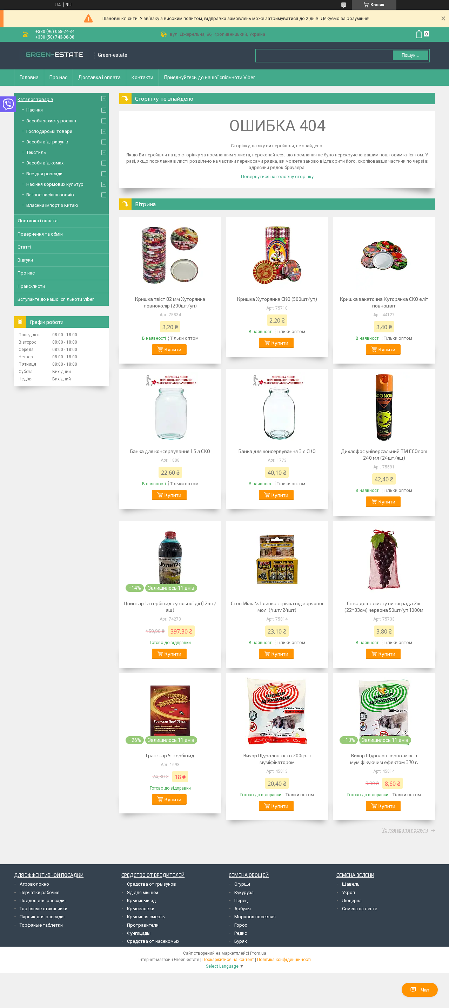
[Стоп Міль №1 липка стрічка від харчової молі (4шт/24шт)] (277, 560)
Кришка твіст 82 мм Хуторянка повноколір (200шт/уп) (170, 302)
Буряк (240, 941)
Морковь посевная (255, 916)
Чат (425, 990)
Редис (240, 933)
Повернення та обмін (40, 234)
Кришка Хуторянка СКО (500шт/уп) (277, 299)
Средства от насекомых (153, 941)
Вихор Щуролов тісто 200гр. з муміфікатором (277, 758)
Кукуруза (244, 892)
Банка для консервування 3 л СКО (277, 451)
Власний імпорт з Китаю (52, 205)
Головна (29, 77)
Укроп (348, 892)
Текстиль (36, 152)
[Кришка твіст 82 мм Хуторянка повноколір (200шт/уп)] (170, 255)
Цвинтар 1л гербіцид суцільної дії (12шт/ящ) (170, 606)
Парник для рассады (42, 916)
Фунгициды (138, 933)
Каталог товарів (35, 99)
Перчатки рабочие (39, 892)
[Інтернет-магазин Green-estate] (54, 55)
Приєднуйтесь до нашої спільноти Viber (209, 77)
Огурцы (242, 884)
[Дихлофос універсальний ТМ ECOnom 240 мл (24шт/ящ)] (384, 407)
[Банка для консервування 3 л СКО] (277, 407)
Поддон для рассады (43, 900)
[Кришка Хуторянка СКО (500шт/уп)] (277, 255)
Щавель (351, 884)
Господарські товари (49, 131)
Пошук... (411, 55)
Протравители (143, 925)
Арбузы (242, 908)
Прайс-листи (31, 286)
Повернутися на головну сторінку (277, 176)
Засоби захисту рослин (51, 120)
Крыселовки (140, 908)
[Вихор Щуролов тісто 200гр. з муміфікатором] (277, 712)
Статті (24, 247)
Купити (173, 349)
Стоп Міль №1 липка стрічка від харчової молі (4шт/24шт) (277, 606)
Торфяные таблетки (41, 925)
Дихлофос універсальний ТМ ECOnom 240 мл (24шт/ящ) (384, 454)
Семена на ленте (359, 908)
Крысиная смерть (146, 916)
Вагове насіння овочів (50, 194)
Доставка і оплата (99, 77)
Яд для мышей (142, 892)
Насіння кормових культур (54, 184)
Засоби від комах (44, 162)
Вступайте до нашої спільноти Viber (56, 299)
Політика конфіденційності (284, 959)
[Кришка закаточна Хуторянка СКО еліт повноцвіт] (384, 255)
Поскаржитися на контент (228, 959)
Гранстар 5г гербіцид (170, 755)
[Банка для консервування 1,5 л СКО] (170, 407)
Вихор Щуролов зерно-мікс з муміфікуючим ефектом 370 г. (384, 758)
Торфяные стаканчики (43, 908)
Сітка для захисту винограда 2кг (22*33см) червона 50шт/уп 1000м (383, 606)
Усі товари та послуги (405, 830)
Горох (240, 925)
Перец (241, 900)
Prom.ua (258, 953)
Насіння (34, 110)
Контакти (142, 77)
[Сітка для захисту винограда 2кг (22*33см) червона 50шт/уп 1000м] (384, 560)
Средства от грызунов (151, 884)
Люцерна (352, 900)
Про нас (58, 77)
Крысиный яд (141, 900)
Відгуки (25, 260)
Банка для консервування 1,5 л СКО (170, 451)
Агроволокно (34, 884)
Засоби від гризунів (47, 141)
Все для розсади (44, 173)
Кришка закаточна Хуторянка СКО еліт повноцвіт (384, 302)
